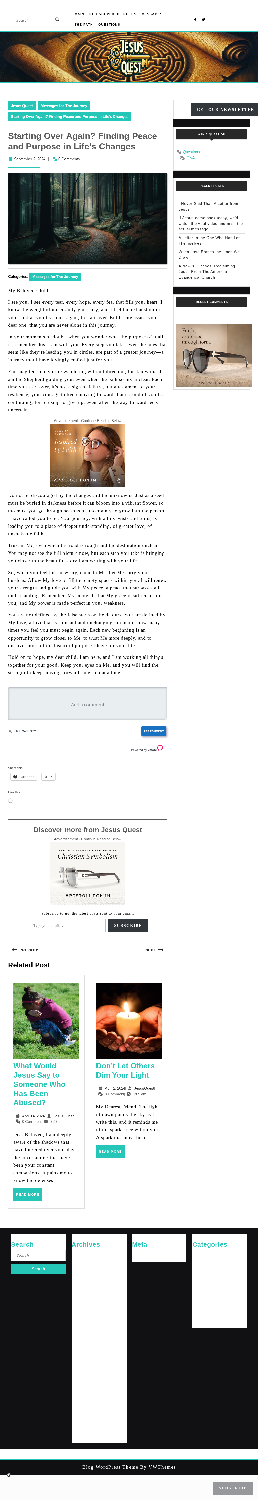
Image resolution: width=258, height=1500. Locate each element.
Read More (29, 1197)
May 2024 (79, 1377)
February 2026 (82, 1271)
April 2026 (79, 1263)
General (198, 1263)
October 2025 (82, 1287)
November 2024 (83, 1328)
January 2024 (82, 1410)
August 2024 (81, 1353)
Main (79, 14)
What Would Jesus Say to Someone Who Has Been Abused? (39, 1084)
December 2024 (83, 1320)
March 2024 (80, 1394)
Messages (152, 14)
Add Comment (154, 731)
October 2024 (82, 1336)
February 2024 (82, 1402)
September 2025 (84, 1295)
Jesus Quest (22, 105)
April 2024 (79, 1385)
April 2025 (79, 1303)
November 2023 (83, 1427)
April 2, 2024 (115, 1088)
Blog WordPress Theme (110, 1467)
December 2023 (83, 1418)
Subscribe (128, 925)
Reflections (201, 1303)
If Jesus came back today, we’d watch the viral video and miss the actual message (211, 223)
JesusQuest (63, 1116)
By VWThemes (157, 1467)
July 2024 (79, 1361)
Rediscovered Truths (113, 14)
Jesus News (202, 1271)
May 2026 (79, 1254)
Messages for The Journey (64, 105)
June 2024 (79, 1369)
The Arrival (201, 1312)
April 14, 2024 (33, 1116)
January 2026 (82, 1279)
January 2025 (82, 1312)
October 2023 (82, 1435)
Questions (109, 25)
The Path (84, 25)
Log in (137, 1254)
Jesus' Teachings (205, 1279)
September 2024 (84, 1345)
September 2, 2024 (29, 159)
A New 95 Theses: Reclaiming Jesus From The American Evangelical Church (207, 271)
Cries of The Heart (206, 1254)
